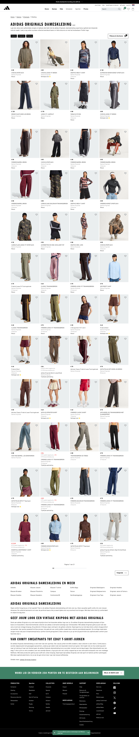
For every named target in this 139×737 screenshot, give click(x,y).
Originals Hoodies (116, 587)
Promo (86, 9)
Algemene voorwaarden (83, 733)
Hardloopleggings (76, 595)
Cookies (64, 733)
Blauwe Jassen (35, 587)
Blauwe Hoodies (16, 595)
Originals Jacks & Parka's (118, 591)
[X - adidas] (120, 698)
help (103, 5)
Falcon (72, 591)
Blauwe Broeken (16, 591)
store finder (98, 5)
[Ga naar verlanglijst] (128, 9)
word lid (128, 5)
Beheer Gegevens (56, 733)
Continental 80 (55, 595)
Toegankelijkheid (95, 733)
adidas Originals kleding (28, 660)
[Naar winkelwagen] (133, 9)
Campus (53, 591)
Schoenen (69, 9)
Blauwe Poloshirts (36, 591)
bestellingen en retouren (112, 5)
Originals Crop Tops (96, 595)
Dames (54, 9)
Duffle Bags (74, 587)
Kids (61, 9)
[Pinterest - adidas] (120, 703)
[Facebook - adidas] (120, 687)
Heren (47, 9)
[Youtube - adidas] (120, 713)
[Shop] (7, 8)
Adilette (13, 587)
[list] (59, 36)
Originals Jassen (115, 595)
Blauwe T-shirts (55, 587)
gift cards (122, 5)
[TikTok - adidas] (120, 708)
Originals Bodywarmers (98, 591)
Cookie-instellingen (44, 733)
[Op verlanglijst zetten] (36, 43)
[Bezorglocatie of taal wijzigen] (133, 5)
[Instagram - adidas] (120, 693)
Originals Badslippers (97, 587)
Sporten (78, 9)
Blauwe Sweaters (36, 595)
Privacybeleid (71, 733)
